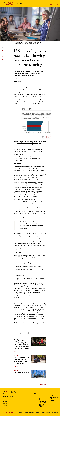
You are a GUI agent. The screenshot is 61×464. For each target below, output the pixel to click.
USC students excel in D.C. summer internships (21, 375)
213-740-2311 (5, 398)
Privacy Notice (37, 412)
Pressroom (52, 400)
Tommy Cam (5, 403)
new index (43, 141)
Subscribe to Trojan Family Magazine (43, 402)
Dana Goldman (38, 150)
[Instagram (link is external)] (9, 412)
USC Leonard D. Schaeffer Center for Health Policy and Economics (30, 96)
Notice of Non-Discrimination (45, 412)
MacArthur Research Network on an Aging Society (30, 305)
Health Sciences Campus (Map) (8, 400)
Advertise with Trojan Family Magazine (42, 405)
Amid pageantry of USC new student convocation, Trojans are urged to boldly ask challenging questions (22, 344)
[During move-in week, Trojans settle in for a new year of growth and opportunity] (38, 359)
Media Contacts (53, 395)
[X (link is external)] (2, 53)
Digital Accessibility (55, 412)
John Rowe (26, 191)
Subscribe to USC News (32, 394)
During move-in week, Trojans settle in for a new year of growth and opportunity (21, 360)
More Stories (43, 384)
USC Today (19, 3)
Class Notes (41, 394)
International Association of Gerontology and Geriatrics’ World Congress (27, 144)
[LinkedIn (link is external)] (2, 56)
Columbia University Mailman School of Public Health (30, 98)
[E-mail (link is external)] (2, 59)
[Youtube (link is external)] (12, 412)
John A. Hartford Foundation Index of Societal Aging (27, 94)
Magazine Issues (42, 396)
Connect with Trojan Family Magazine (43, 399)
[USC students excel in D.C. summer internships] (38, 374)
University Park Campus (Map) (8, 396)
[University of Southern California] (8, 3)
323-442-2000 (5, 401)
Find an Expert (52, 393)
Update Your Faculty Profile (54, 398)
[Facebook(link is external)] (2, 50)
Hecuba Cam (5, 405)
